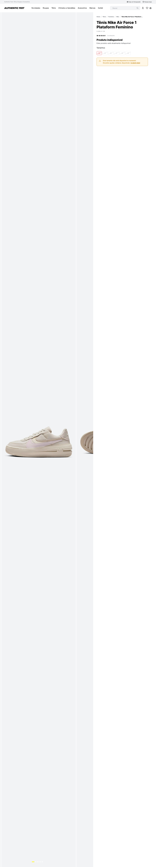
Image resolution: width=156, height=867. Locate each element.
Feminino (111, 16)
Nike (117, 16)
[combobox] (125, 8)
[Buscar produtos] (137, 8)
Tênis (104, 16)
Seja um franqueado (135, 2)
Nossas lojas (148, 2)
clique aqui (135, 83)
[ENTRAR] (143, 8)
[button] (99, 73)
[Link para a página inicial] (98, 17)
